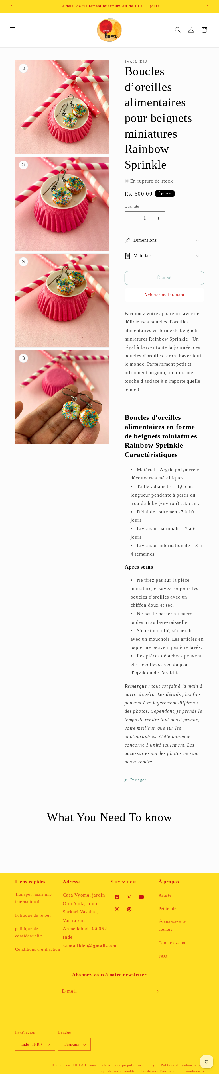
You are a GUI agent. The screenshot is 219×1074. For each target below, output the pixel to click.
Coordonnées (194, 1071)
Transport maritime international (33, 898)
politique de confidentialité (29, 932)
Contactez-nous (174, 942)
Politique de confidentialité (114, 1071)
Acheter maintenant (164, 294)
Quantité (132, 206)
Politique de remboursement (182, 1065)
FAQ (163, 956)
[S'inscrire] (156, 991)
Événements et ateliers (173, 926)
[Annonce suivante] (207, 6)
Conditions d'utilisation (37, 949)
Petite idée (169, 908)
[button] (12, 29)
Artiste (165, 895)
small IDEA (75, 1065)
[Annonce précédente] (11, 6)
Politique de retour (33, 915)
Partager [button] (138, 780)
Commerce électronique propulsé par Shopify (120, 1065)
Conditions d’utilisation (159, 1071)
